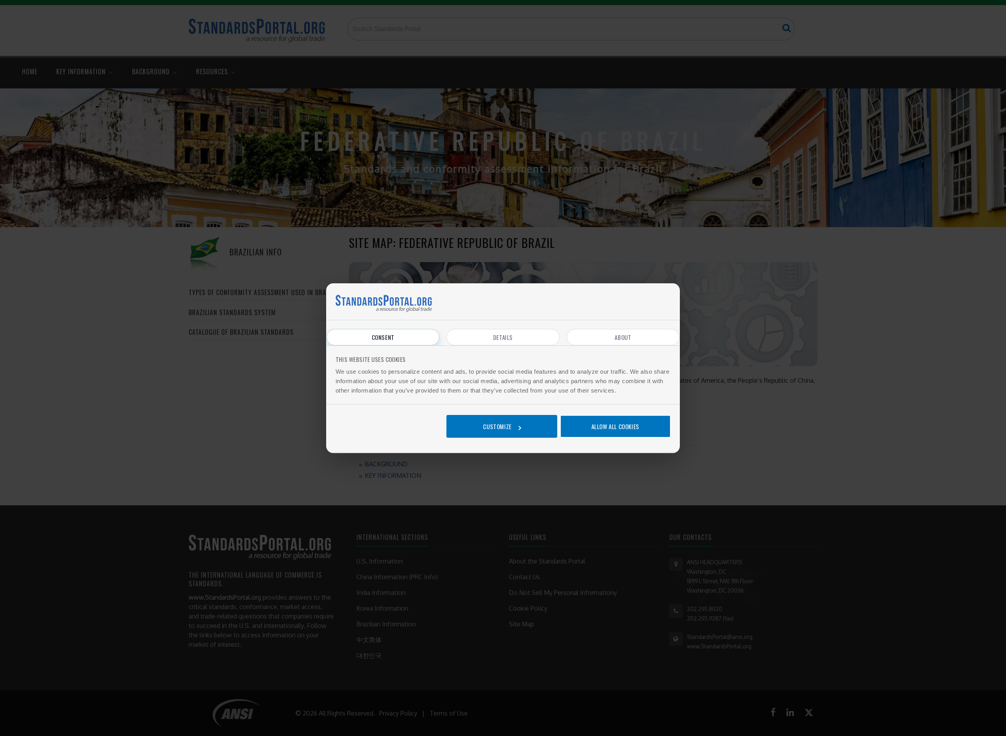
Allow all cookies (615, 426)
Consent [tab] (383, 337)
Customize (497, 426)
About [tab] (623, 337)
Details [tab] (503, 337)
